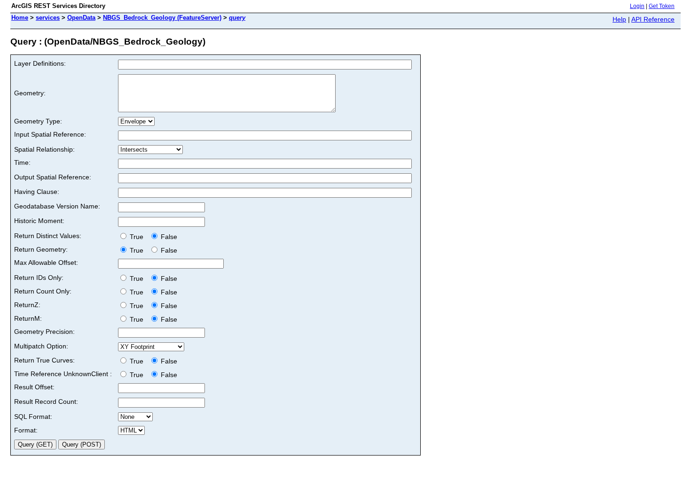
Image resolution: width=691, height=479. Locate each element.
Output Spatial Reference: (52, 177)
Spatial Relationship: (44, 149)
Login (637, 6)
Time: (22, 162)
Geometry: (30, 93)
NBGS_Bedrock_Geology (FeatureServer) (162, 17)
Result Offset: (34, 387)
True (137, 236)
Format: (26, 430)
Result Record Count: (46, 401)
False (168, 236)
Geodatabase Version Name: (57, 206)
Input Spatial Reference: (50, 134)
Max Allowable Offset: (46, 262)
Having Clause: (36, 191)
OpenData (81, 17)
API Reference (653, 19)
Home (19, 17)
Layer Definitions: (40, 63)
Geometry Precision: (44, 331)
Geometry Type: (38, 121)
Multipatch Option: (41, 346)
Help (619, 19)
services (48, 17)
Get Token (662, 6)
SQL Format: (33, 416)
